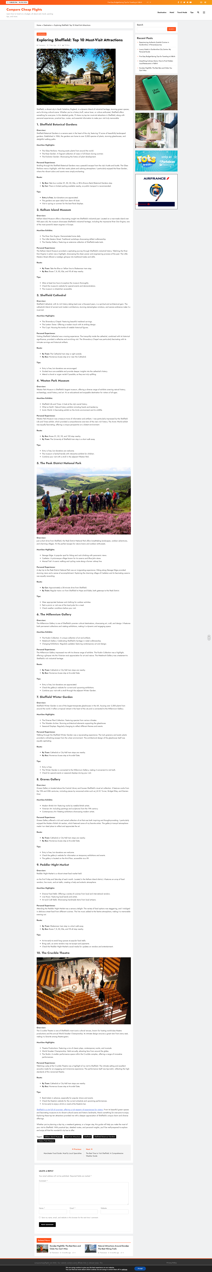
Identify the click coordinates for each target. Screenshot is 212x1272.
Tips (191, 12)
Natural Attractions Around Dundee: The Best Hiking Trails (113, 1247)
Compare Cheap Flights (24, 9)
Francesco (42, 45)
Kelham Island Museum (53, 1136)
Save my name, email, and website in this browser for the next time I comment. (70, 1217)
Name (42, 1208)
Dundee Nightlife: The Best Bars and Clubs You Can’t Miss (65, 1247)
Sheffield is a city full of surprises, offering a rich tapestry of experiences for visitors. (70, 1109)
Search (140, 24)
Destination (162, 12)
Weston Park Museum (46, 1141)
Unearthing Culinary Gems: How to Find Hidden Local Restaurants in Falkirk (156, 62)
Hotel (172, 12)
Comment (43, 1181)
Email (72, 1208)
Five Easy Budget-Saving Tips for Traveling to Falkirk (157, 56)
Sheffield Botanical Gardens (104, 1136)
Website (104, 1208)
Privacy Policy (172, 1263)
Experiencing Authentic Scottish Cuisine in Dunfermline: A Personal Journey (116, 2)
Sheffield (87, 1136)
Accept (140, 1268)
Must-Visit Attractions (72, 1136)
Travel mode (182, 12)
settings (124, 1270)
